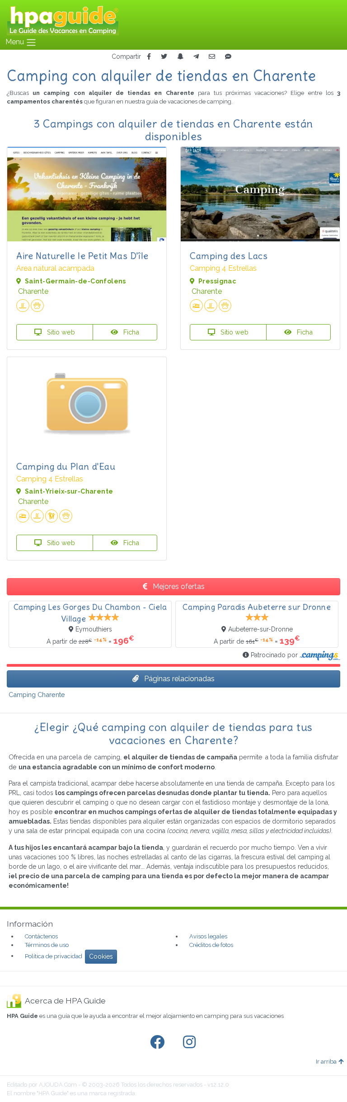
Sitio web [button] (60, 332)
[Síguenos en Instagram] (191, 1042)
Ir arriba (326, 1061)
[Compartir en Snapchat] (180, 57)
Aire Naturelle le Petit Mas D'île (82, 255)
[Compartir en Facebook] (149, 57)
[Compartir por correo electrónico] (212, 57)
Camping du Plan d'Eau (66, 466)
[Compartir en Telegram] (196, 57)
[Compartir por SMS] (228, 57)
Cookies (101, 956)
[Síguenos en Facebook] (159, 1042)
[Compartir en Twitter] (164, 57)
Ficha (130, 332)
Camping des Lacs (229, 255)
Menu (15, 42)
